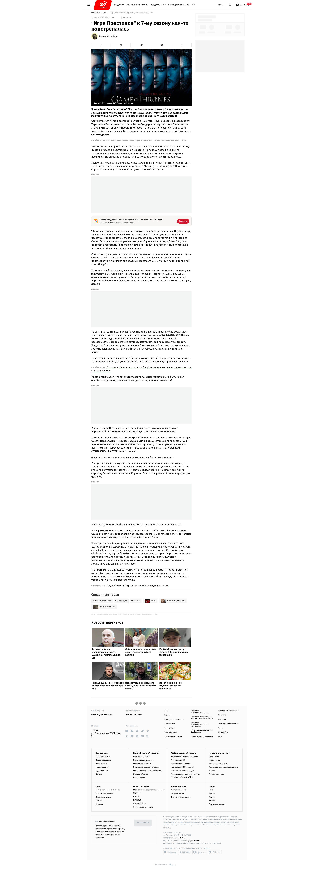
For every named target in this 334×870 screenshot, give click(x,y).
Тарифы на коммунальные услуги (223, 767)
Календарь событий (178, 5)
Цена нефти (214, 756)
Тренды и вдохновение (181, 797)
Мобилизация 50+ (178, 760)
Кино (105, 13)
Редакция (167, 715)
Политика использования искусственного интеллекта (202, 717)
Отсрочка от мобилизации (182, 771)
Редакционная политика (173, 719)
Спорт (212, 786)
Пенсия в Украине (216, 774)
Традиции (119, 5)
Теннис (212, 797)
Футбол (212, 793)
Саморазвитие (139, 803)
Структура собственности (228, 723)
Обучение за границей (143, 807)
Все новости (102, 753)
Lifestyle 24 (95, 13)
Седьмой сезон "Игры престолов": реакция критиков (137, 585)
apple (185, 852)
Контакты (222, 715)
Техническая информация (228, 711)
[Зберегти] (182, 45)
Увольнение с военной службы (184, 756)
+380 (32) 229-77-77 (178, 838)
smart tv (199, 852)
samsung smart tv (215, 852)
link (126, 731)
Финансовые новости (218, 763)
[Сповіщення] (229, 5)
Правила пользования (173, 736)
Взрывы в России (140, 774)
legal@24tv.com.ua (193, 841)
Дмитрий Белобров (108, 36)
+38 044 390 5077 (134, 714)
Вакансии (222, 719)
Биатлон (212, 800)
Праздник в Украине (137, 5)
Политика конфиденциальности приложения (199, 724)
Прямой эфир (101, 763)
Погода (99, 774)
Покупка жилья (177, 793)
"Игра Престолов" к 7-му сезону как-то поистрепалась (131, 13)
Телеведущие (169, 728)
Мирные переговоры (142, 763)
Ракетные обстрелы (141, 756)
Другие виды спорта (217, 804)
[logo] (103, 4)
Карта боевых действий (143, 760)
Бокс (211, 790)
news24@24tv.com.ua (101, 714)
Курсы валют (214, 760)
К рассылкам (143, 823)
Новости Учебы (141, 786)
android (170, 852)
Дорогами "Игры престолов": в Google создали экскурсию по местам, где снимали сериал (141, 369)
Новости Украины (103, 760)
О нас (166, 711)
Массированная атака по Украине (147, 771)
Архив (220, 728)
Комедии (99, 800)
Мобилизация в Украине (183, 753)
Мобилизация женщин (180, 763)
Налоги (212, 771)
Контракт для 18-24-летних (182, 767)
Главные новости (103, 756)
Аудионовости (102, 771)
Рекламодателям (170, 732)
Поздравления (158, 5)
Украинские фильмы (104, 793)
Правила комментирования (202, 736)
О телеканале (169, 723)
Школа (136, 796)
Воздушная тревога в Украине (146, 767)
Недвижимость (178, 786)
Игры (220, 736)
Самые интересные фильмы (108, 790)
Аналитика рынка (178, 790)
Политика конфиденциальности (199, 711)
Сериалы (99, 804)
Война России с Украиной (146, 753)
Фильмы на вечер (103, 797)
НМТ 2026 (137, 800)
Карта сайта (223, 732)
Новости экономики (219, 753)
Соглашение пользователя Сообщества (201, 731)
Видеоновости (102, 767)
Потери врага (139, 778)
